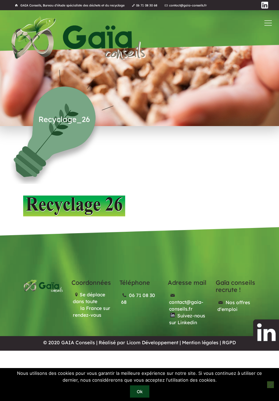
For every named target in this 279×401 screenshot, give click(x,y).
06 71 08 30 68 (146, 5)
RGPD (229, 342)
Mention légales (200, 342)
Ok (140, 391)
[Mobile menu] (268, 23)
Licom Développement (152, 342)
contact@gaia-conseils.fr (188, 5)
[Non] (270, 384)
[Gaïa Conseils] (77, 38)
